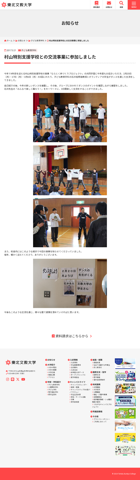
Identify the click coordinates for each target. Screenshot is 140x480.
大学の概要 (52, 370)
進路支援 (97, 363)
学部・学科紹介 (54, 382)
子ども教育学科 (37, 41)
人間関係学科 (53, 387)
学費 (72, 400)
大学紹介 (51, 365)
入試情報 (74, 360)
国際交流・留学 (99, 372)
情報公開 (51, 375)
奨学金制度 (75, 402)
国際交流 (97, 375)
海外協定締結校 (99, 380)
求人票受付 (98, 367)
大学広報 (51, 372)
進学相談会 (75, 377)
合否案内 (74, 367)
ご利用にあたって (100, 422)
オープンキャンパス (78, 375)
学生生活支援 (76, 395)
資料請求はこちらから (72, 336)
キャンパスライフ (77, 382)
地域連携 (96, 384)
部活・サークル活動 (78, 397)
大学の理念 (52, 367)
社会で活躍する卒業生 (102, 365)
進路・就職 (97, 360)
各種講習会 (98, 397)
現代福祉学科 (53, 392)
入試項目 (74, 363)
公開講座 (97, 392)
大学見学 (97, 390)
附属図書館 (97, 411)
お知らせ (21, 41)
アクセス (51, 377)
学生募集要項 (76, 365)
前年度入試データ (77, 372)
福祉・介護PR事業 (100, 395)
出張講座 (97, 387)
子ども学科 (52, 390)
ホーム (9, 41)
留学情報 (97, 377)
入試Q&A (74, 370)
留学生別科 (52, 395)
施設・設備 (75, 387)
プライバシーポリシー (102, 419)
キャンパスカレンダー (79, 385)
